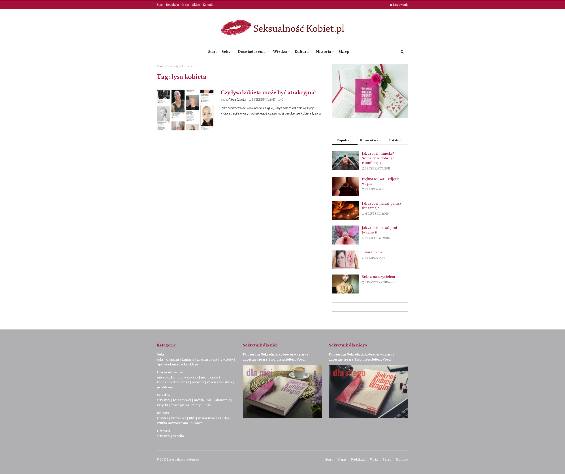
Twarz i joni (372, 252)
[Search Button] (402, 51)
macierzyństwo (219, 382)
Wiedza (280, 51)
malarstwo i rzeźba (213, 418)
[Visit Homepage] (282, 27)
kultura (162, 418)
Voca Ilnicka (237, 99)
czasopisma (180, 405)
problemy (165, 387)
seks (160, 359)
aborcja (198, 382)
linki (207, 405)
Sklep (196, 4)
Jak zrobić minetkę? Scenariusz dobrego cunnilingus (378, 158)
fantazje (188, 359)
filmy (196, 405)
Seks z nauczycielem (378, 277)
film (192, 418)
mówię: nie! (203, 400)
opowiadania (167, 364)
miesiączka (166, 377)
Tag (169, 66)
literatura (178, 418)
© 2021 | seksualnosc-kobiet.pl (178, 459)
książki (162, 405)
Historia (323, 51)
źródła (178, 436)
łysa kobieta (184, 66)
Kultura (302, 51)
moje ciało (209, 377)
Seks (226, 51)
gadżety (226, 359)
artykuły (163, 400)
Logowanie (400, 4)
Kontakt (208, 4)
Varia (374, 459)
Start (160, 4)
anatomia (222, 400)
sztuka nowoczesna (172, 423)
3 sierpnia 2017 (263, 99)
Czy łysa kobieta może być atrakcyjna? (268, 93)
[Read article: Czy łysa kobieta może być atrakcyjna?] (185, 109)
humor (196, 423)
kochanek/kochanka (173, 382)
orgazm (172, 359)
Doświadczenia (252, 51)
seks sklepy (190, 364)
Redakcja (172, 4)
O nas (185, 4)
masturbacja (207, 359)
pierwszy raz (187, 377)
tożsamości (182, 400)
